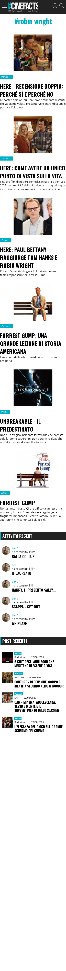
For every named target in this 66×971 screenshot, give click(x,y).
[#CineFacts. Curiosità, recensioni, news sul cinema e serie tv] (23, 8)
